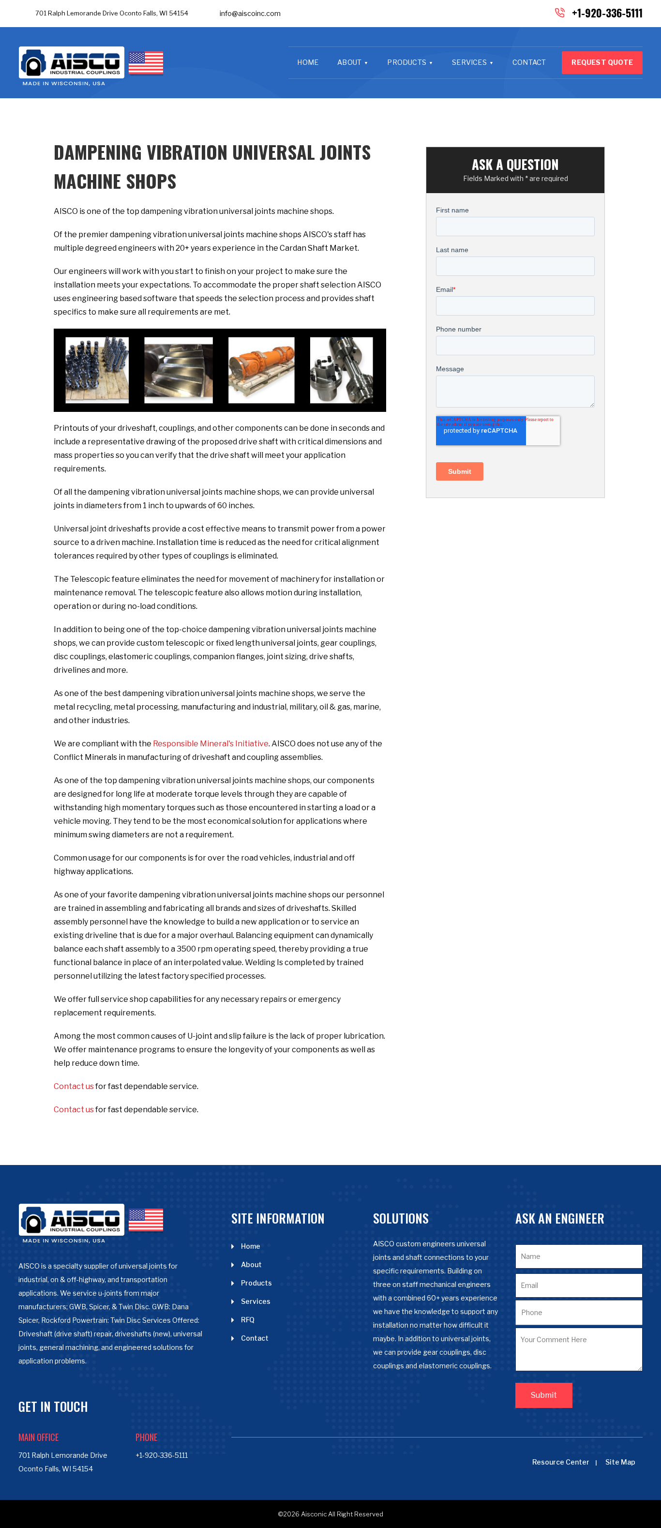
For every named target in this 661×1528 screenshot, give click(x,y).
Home (307, 62)
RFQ (248, 1320)
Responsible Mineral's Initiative (211, 743)
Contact (529, 62)
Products (406, 62)
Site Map (620, 1462)
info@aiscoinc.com (250, 13)
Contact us (74, 1086)
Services (469, 62)
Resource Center (560, 1462)
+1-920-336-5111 (607, 12)
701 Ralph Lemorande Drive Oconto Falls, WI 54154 (111, 13)
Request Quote (602, 62)
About (349, 62)
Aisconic (314, 1514)
